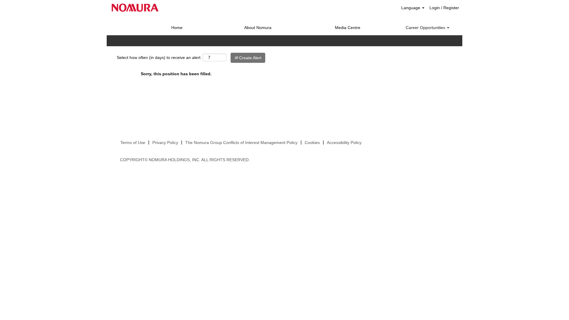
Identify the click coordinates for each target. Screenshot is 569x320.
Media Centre (347, 27)
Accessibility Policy (344, 142)
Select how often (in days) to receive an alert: (159, 57)
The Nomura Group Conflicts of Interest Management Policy (241, 142)
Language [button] (411, 7)
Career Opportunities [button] (426, 27)
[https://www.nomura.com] (135, 7)
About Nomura (257, 27)
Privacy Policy (165, 142)
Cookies (312, 142)
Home (177, 27)
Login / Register (444, 7)
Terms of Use (132, 142)
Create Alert (249, 57)
